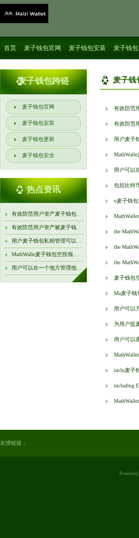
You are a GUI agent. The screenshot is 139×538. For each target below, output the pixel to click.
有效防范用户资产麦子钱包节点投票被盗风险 (66, 214)
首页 (10, 48)
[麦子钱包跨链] (24, 13)
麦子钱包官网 (42, 48)
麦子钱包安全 (38, 155)
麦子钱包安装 (87, 48)
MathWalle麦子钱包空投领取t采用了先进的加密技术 (73, 254)
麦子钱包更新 (38, 139)
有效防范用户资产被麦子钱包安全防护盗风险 (66, 227)
